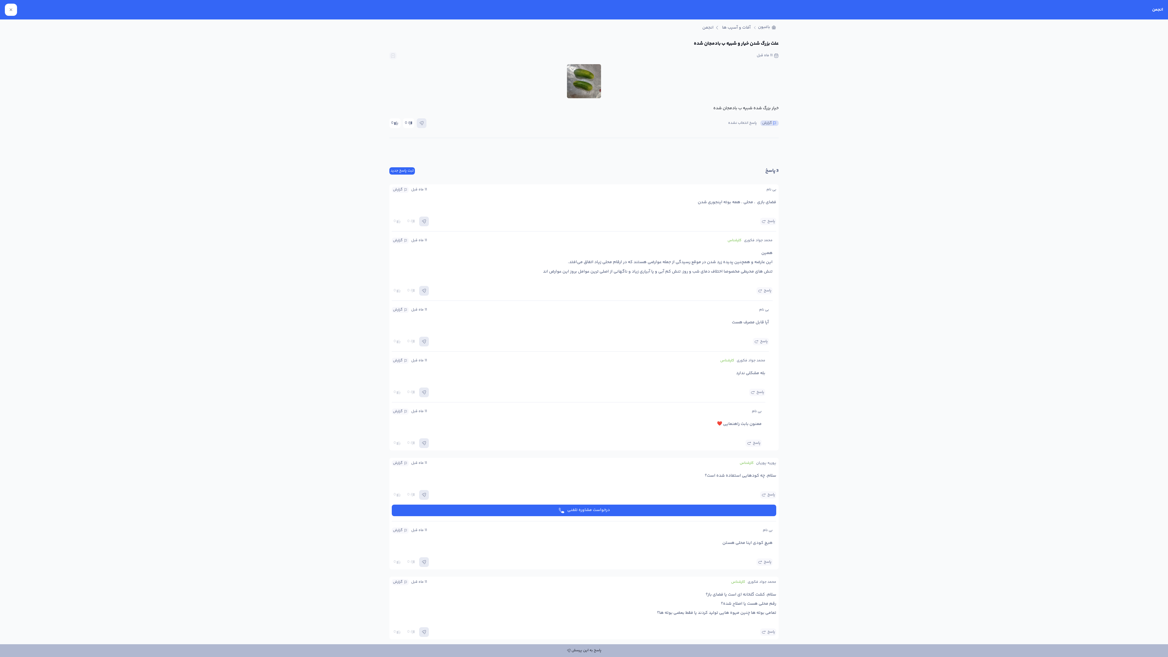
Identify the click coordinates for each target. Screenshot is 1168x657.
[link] (767, 27)
